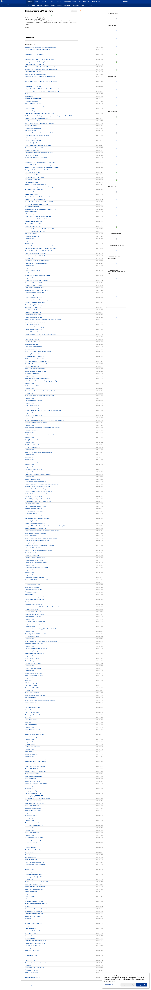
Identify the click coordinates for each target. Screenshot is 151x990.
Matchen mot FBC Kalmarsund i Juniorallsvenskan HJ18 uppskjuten (42, 427)
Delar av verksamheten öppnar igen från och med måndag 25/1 (42, 530)
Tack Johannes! (29, 96)
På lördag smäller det (31, 899)
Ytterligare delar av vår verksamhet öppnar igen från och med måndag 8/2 (45, 526)
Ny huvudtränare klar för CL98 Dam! (34, 54)
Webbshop (28, 948)
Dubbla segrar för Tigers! (31, 457)
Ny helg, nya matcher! (31, 891)
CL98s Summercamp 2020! (32, 658)
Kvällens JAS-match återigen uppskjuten (35, 408)
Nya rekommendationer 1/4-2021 (34, 511)
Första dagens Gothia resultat (33, 715)
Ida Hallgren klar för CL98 (31, 182)
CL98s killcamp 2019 (30, 778)
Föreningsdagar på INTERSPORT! (33, 611)
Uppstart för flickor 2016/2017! (33, 270)
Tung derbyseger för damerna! (33, 673)
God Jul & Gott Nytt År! (31, 724)
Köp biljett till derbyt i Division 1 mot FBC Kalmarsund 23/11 (40, 246)
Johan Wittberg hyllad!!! (31, 719)
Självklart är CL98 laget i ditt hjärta (34, 923)
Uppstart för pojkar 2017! (31, 295)
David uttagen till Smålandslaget (33, 776)
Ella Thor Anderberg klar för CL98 (34, 189)
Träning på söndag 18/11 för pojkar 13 (35, 886)
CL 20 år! (27, 906)
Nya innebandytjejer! (30, 697)
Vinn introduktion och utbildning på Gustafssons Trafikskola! (41, 641)
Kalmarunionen (29, 594)
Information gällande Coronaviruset (34, 614)
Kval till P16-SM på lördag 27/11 (33, 447)
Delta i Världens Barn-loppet (32, 479)
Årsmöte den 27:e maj (31, 815)
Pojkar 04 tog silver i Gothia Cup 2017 (35, 975)
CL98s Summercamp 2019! (32, 832)
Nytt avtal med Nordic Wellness (33, 469)
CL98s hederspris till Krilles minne (34, 786)
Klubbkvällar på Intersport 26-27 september (36, 280)
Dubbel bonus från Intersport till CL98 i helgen (37, 135)
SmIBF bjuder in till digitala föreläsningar (35, 533)
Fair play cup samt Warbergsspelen (34, 624)
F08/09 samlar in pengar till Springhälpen (36, 783)
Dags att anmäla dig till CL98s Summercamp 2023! (38, 216)
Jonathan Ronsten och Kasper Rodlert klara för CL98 (39, 152)
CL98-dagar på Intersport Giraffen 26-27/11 (36, 882)
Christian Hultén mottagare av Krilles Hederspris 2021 (39, 462)
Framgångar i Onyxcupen (32, 155)
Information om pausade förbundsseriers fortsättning (39, 545)
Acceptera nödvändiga (128, 985)
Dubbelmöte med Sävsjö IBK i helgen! (35, 864)
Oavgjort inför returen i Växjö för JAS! (35, 621)
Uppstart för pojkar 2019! (31, 108)
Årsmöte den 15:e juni (31, 592)
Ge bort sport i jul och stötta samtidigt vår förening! (38, 550)
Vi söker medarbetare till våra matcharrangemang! (38, 300)
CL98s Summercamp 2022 (32, 324)
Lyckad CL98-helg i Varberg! (32, 349)
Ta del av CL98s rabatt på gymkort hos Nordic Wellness (39, 123)
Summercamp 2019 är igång (39, 10)
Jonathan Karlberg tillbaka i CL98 (33, 111)
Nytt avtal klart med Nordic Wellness (34, 177)
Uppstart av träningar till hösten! (33, 496)
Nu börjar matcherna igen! (32, 430)
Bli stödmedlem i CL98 (31, 955)
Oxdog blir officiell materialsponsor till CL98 (36, 170)
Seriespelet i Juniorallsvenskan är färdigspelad (37, 378)
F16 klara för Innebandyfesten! (33, 400)
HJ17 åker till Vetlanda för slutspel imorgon (36, 204)
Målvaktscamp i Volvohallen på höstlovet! (36, 263)
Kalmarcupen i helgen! (31, 764)
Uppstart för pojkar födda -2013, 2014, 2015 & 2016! (38, 491)
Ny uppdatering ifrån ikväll (32, 543)
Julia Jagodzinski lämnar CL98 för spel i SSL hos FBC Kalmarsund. (42, 89)
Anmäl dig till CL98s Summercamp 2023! (35, 184)
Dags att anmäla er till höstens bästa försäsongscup (39, 921)
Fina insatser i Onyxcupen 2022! (33, 283)
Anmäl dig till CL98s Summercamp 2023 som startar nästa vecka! (42, 167)
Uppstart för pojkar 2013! (31, 896)
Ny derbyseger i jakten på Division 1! (34, 643)
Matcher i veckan (29, 751)
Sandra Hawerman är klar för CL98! (34, 64)
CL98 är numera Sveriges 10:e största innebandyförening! (40, 209)
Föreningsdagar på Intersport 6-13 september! (37, 486)
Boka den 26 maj (29, 936)
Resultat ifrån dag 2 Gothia (32, 712)
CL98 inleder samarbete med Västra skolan (36, 567)
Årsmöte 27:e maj (29, 788)
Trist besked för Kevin (31, 859)
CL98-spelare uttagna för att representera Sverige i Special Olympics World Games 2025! (48, 116)
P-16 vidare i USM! (30, 744)
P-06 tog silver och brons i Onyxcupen (35, 766)
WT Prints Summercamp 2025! (33, 84)
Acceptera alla (142, 985)
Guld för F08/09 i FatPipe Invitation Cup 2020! (36, 580)
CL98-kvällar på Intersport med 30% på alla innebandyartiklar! (41, 69)
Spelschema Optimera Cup (32, 950)
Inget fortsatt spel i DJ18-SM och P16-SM (35, 506)
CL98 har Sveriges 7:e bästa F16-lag (34, 356)
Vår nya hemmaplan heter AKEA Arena (35, 528)
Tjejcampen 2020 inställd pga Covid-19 (35, 597)
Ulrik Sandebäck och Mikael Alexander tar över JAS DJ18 (40, 165)
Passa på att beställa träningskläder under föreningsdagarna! (41, 484)
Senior (36, 1)
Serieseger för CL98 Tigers (32, 609)
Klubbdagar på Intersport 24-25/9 (34, 901)
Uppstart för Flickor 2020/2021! (33, 71)
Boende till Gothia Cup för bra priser (34, 734)
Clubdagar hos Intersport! (32, 206)
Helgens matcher (29, 376)
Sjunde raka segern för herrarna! (34, 661)
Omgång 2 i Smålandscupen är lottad (35, 302)
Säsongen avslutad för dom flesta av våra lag (37, 518)
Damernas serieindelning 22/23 (33, 329)
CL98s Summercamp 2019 (32, 805)
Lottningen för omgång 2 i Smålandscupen (36, 489)
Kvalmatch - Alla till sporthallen (33, 931)
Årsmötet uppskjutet (30, 602)
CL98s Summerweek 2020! (32, 587)
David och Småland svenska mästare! (35, 705)
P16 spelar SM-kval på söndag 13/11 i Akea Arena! (38, 251)
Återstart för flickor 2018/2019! (33, 103)
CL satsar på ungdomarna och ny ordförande (37, 963)
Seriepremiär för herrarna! (32, 150)
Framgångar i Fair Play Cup (32, 791)
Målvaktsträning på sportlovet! (33, 683)
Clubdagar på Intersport (31, 513)
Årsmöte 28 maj (29, 918)
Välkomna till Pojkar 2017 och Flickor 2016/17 (36, 260)
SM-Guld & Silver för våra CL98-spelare (35, 253)
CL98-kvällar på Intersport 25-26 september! (36, 106)
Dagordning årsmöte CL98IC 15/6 (33, 589)
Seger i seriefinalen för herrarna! (34, 675)
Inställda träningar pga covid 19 (33, 604)
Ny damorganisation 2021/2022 (33, 508)
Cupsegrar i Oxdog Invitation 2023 (34, 148)
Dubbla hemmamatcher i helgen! (33, 732)
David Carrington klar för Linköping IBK (35, 327)
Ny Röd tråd (28, 965)
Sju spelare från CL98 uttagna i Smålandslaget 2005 (38, 452)
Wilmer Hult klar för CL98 (31, 175)
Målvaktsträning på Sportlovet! (33, 226)
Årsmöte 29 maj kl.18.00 (31, 970)
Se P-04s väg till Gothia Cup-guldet (34, 840)
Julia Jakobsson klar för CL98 (32, 179)
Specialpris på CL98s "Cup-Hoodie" (34, 810)
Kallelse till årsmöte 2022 (31, 332)
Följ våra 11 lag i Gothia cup (32, 945)
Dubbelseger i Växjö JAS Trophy (33, 297)
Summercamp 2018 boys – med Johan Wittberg (37, 909)
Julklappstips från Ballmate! (32, 548)
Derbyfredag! (28, 722)
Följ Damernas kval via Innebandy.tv (34, 359)
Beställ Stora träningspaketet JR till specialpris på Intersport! (41, 248)
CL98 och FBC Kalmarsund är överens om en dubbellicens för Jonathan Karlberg (46, 420)
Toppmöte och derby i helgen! (33, 823)
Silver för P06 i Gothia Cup (32, 845)
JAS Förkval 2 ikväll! (30, 626)
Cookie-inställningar (27, 985)
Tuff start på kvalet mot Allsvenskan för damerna (38, 354)
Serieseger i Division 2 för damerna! (34, 653)
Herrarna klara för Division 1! (33, 636)
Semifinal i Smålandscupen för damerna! (36, 422)
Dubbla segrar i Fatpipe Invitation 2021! (35, 481)
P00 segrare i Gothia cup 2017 (33, 977)
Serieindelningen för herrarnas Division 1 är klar (38, 501)
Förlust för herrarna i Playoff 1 (33, 366)
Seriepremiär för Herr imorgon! (33, 285)
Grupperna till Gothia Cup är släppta (34, 867)
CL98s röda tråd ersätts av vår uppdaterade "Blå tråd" (39, 133)
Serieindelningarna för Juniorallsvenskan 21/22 (37, 499)
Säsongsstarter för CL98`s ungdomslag (35, 759)
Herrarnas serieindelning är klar (33, 337)
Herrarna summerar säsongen (33, 793)
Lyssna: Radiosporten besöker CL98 (34, 599)
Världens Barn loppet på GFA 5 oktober (35, 761)
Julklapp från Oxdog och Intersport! (34, 138)
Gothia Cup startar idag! (31, 855)
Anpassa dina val (108, 984)
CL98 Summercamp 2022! (31, 344)
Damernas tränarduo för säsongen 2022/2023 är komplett (40, 334)
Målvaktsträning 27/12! (31, 233)
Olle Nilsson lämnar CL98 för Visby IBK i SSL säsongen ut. (40, 67)
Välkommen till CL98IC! (31, 130)
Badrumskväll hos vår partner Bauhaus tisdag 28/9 (38, 474)
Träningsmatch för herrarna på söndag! (35, 771)
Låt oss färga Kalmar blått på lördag (34, 913)
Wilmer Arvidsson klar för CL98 (33, 307)
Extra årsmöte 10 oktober (32, 273)
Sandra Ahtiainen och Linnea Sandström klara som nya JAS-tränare (43, 319)
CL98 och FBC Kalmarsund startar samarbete (37, 494)
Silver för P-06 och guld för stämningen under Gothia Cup (40, 700)
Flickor (51, 1)
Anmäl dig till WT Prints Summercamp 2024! (36, 118)
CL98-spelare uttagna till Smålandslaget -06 (36, 290)
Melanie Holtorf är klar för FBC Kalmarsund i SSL (38, 197)
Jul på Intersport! (29, 872)
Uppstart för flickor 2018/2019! (33, 140)
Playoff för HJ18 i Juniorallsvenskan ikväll (36, 364)
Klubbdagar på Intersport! (32, 373)
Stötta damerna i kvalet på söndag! (34, 803)
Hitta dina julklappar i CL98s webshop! (35, 557)
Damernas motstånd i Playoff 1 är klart (35, 371)
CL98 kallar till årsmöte (31, 52)
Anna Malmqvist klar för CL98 (33, 312)
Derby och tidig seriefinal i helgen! (34, 884)
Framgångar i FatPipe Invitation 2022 (34, 292)
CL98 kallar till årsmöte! (31, 94)
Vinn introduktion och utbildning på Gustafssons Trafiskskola (41, 629)
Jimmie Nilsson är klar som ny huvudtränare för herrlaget (40, 162)
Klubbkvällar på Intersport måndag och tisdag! (37, 275)
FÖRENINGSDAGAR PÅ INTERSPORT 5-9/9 (36, 904)
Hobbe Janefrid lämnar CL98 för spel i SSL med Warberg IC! (40, 76)
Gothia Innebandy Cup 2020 (32, 729)
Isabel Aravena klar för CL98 (32, 172)
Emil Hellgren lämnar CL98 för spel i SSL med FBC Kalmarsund (41, 202)
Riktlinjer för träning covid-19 (32, 584)
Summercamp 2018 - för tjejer (33, 916)
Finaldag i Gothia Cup (30, 847)
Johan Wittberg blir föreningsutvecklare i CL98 (37, 540)
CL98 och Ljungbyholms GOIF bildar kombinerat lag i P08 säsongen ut (43, 410)
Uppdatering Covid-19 (31, 521)
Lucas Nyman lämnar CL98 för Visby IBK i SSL (37, 62)
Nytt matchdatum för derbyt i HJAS (34, 415)
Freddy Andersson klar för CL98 (33, 317)
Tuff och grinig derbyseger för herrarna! (35, 651)
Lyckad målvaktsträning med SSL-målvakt (36, 648)
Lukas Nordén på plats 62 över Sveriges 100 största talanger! (41, 538)
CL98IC (30, 1)
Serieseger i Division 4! (31, 211)
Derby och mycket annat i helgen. (34, 889)
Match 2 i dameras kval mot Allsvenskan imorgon (38, 351)
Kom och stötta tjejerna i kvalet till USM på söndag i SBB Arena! (41, 229)
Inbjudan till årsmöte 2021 (32, 503)
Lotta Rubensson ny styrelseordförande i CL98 (37, 49)
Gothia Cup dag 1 (29, 852)
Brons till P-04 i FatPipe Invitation (33, 769)
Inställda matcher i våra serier (33, 616)
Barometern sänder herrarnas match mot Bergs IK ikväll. (40, 391)
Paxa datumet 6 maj (30, 928)
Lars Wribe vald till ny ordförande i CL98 (35, 322)
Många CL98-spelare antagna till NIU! (35, 523)
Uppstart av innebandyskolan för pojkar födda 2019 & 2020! (41, 79)
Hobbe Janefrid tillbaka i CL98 (33, 314)
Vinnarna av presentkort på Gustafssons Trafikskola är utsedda (42, 607)
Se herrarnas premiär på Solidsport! (34, 577)
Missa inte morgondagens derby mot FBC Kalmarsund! (39, 395)
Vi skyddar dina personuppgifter (33, 911)
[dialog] (125, 980)
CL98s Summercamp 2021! (32, 535)
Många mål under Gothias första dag (35, 943)
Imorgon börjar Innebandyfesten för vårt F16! (37, 361)
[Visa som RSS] (80, 11)
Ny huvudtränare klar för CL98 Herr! (34, 57)
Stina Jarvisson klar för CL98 (32, 192)
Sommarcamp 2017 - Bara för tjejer (34, 967)
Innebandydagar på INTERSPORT (34, 796)
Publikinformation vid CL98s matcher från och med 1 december (41, 435)
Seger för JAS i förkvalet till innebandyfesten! (37, 634)
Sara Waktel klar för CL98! (32, 160)
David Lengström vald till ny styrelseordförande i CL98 (39, 113)
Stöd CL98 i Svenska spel (31, 972)
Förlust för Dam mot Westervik (33, 668)
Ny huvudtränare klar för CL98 (33, 86)
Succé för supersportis (31, 953)
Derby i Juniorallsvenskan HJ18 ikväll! (35, 231)
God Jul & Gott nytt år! (31, 857)
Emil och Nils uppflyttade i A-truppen (34, 305)
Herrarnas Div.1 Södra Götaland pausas (36, 562)
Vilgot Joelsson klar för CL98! (32, 121)
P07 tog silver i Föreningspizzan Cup (34, 287)
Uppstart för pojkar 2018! (31, 143)
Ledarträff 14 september (31, 310)
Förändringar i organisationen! (33, 128)
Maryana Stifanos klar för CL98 (33, 221)
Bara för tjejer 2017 (30, 960)
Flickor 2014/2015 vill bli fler (32, 339)
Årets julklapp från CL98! (31, 440)
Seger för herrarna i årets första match (35, 695)
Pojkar (44, 1)
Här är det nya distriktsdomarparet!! (34, 862)
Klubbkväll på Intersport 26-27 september (36, 157)
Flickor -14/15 (28, 680)
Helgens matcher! (30, 238)
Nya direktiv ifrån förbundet (32, 553)
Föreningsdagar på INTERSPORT (33, 818)
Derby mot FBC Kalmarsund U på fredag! (35, 224)
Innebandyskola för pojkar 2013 (33, 877)
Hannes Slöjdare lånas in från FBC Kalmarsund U (38, 145)
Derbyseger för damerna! (32, 685)
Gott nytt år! (28, 717)
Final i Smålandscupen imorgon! (33, 346)
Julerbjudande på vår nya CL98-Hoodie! (35, 256)
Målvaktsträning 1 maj (31, 214)
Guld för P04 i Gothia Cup (32, 842)
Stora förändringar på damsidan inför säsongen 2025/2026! (41, 81)
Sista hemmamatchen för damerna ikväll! (36, 219)
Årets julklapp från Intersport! (33, 98)
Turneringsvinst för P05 (31, 754)
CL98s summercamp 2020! (32, 692)
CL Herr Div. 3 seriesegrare (32, 933)
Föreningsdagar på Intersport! (33, 663)
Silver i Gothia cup (30, 938)
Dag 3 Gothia (28, 710)
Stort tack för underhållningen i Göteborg (36, 940)
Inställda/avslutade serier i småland (34, 516)
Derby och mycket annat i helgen (34, 825)
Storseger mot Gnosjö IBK (32, 688)
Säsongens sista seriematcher (33, 808)
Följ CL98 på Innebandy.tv (32, 101)
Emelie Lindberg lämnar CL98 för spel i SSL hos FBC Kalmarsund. (42, 91)
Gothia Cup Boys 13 (30, 702)
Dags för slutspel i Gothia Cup (33, 850)
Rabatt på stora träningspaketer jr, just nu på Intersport (40, 187)
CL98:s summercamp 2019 (32, 774)
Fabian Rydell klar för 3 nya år (33, 341)
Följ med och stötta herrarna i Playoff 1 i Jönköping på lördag (41, 381)
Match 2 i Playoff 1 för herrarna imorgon (35, 368)
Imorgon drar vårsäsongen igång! (34, 837)
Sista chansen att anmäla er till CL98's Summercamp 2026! (40, 47)
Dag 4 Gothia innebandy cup (32, 707)
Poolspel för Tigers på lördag (33, 801)
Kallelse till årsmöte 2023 (31, 194)
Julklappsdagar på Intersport (32, 236)
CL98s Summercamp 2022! (32, 386)
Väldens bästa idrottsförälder (33, 746)
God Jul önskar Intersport (32, 737)
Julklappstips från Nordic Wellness (34, 560)
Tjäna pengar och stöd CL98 (32, 926)
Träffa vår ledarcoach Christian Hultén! (35, 74)
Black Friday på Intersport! (32, 445)
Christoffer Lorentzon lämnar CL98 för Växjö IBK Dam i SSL (40, 59)
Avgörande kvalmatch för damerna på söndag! (37, 798)
